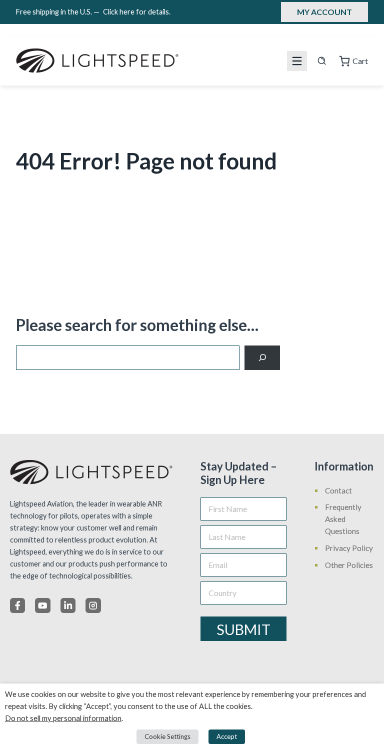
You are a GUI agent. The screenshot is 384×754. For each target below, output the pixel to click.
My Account (324, 11)
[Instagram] (93, 605)
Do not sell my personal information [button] (63, 718)
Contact (338, 490)
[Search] (262, 358)
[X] (42, 605)
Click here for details (136, 12)
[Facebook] (17, 605)
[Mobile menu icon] (297, 61)
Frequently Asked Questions (343, 519)
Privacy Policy (349, 548)
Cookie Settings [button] (167, 736)
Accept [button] (226, 736)
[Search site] (321, 61)
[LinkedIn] (68, 605)
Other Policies (349, 565)
